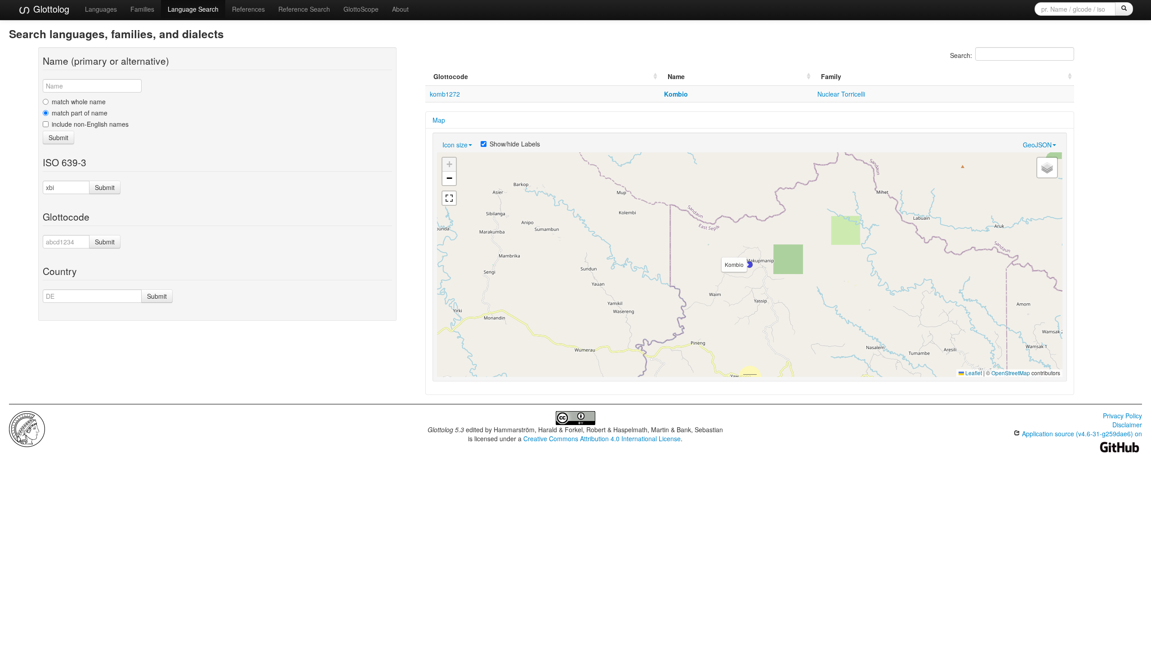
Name (676, 76)
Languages (101, 8)
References (248, 8)
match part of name (79, 112)
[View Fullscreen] (449, 198)
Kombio (676, 93)
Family (831, 76)
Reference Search (304, 8)
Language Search (193, 8)
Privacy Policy (1122, 415)
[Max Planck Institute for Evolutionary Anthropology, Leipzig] (27, 428)
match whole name (79, 101)
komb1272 (445, 93)
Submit (58, 137)
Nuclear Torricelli (841, 93)
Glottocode (450, 76)
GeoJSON (1037, 144)
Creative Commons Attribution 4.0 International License (602, 438)
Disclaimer (1127, 424)
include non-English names (90, 124)
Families (142, 8)
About (400, 8)
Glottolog (50, 8)
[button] (749, 264)
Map (439, 119)
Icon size (455, 144)
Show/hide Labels (515, 143)
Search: (961, 55)
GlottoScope (361, 8)
